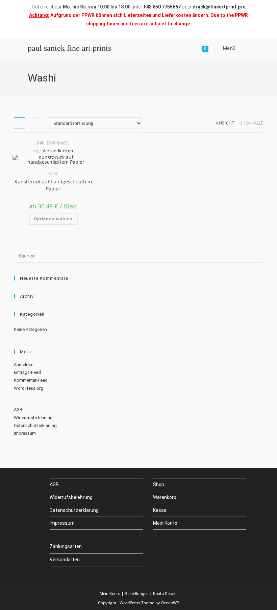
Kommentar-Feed (31, 380)
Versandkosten (58, 151)
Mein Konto (165, 523)
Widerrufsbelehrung (33, 417)
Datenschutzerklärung (35, 425)
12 (240, 123)
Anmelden (23, 364)
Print (53, 173)
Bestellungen (137, 593)
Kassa (160, 510)
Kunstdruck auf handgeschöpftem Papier (53, 185)
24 (248, 123)
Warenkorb (164, 497)
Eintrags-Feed (27, 372)
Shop (158, 484)
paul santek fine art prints (69, 48)
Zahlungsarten (66, 546)
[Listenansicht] (34, 123)
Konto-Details (165, 593)
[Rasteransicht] (19, 123)
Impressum (25, 433)
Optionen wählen (53, 219)
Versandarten (65, 559)
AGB (18, 409)
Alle (258, 123)
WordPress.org (28, 388)
